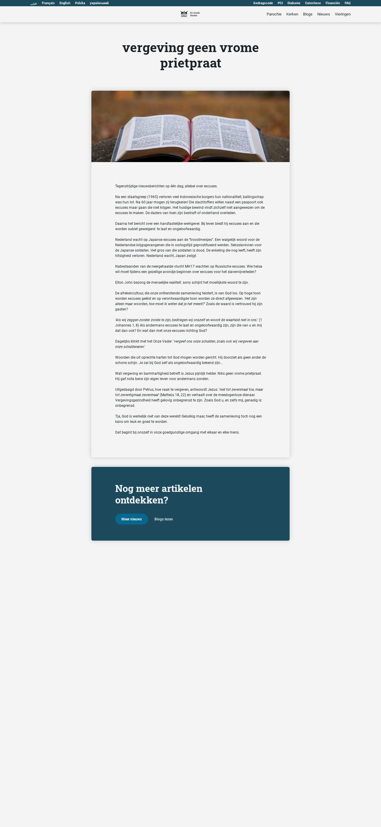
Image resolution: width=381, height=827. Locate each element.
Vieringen (343, 14)
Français (48, 3)
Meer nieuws (131, 519)
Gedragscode (263, 3)
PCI (280, 3)
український (99, 3)
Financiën (333, 3)
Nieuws (323, 14)
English (65, 3)
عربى (33, 3)
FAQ (348, 3)
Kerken (292, 14)
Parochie (274, 14)
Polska (80, 3)
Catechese (313, 3)
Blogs (308, 14)
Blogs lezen (163, 519)
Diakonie (294, 3)
